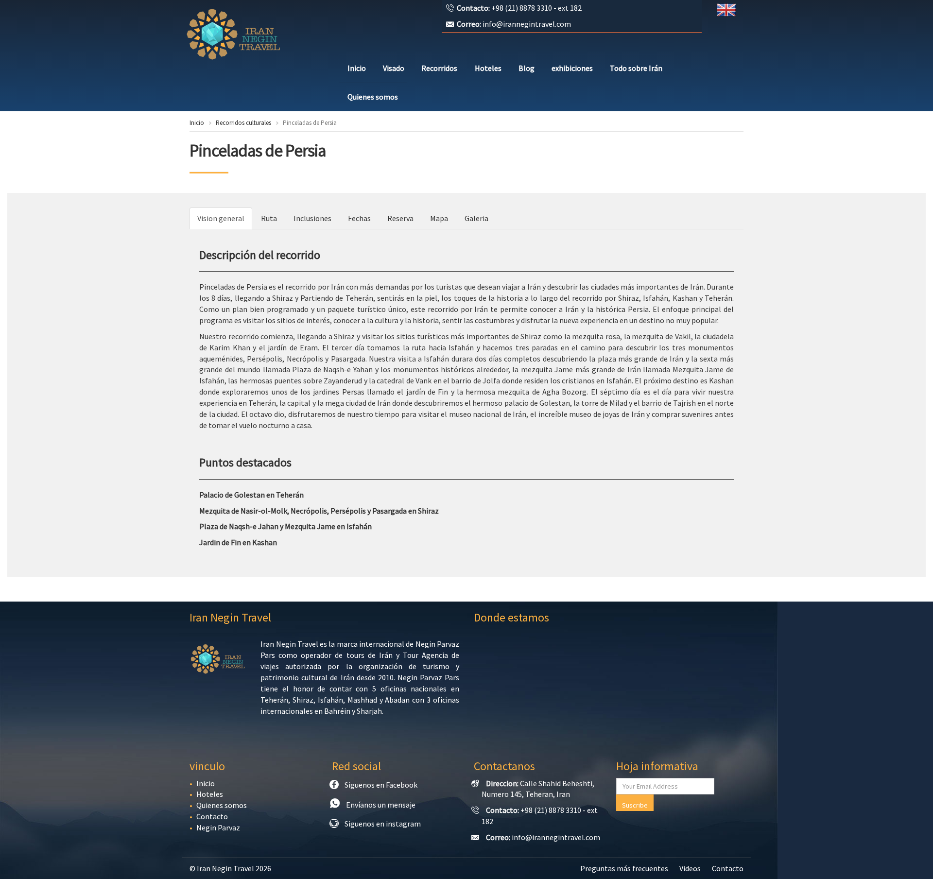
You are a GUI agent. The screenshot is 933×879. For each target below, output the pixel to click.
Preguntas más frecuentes (624, 868)
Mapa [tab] (439, 218)
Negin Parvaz (218, 827)
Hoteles (488, 68)
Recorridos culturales (243, 123)
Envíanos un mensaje (380, 805)
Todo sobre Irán (636, 68)
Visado (393, 68)
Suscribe (635, 805)
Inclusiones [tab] (312, 218)
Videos (690, 868)
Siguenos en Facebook (381, 785)
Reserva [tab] (400, 218)
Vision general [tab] (220, 218)
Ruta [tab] (269, 218)
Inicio (356, 68)
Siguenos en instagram (383, 823)
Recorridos (439, 68)
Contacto (212, 816)
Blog (526, 68)
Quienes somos (372, 97)
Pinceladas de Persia (258, 150)
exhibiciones (572, 68)
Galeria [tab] (476, 218)
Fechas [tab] (359, 218)
